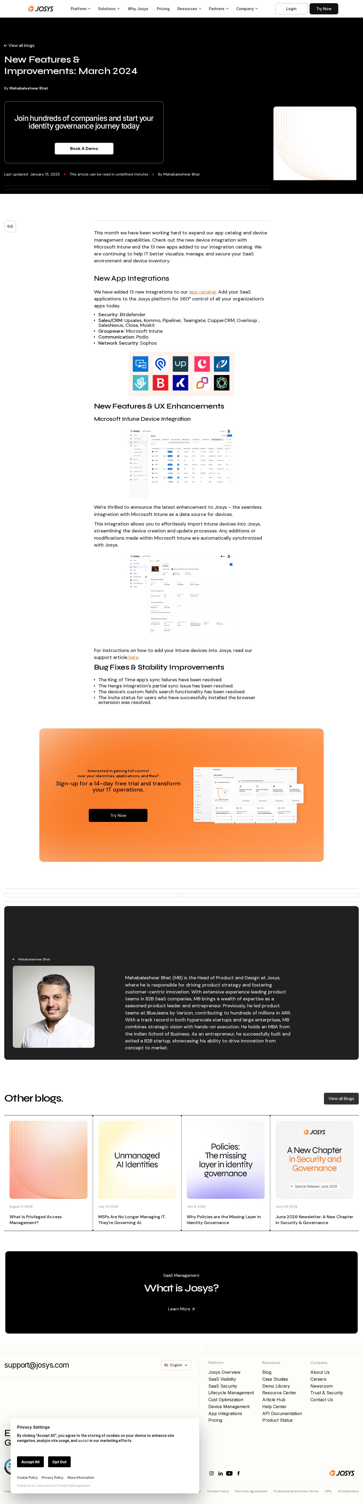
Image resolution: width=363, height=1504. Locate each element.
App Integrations (225, 1413)
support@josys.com (36, 1365)
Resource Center (279, 1392)
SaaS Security (222, 1386)
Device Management (229, 1406)
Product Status (277, 1420)
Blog (266, 1372)
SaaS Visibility (222, 1379)
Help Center (274, 1406)
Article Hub (273, 1399)
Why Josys (138, 8)
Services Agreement (251, 1491)
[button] (80, 8)
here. (133, 657)
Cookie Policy (218, 1491)
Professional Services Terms (296, 1491)
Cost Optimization (225, 1399)
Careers (318, 1379)
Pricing (163, 8)
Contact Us (321, 1399)
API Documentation (282, 1413)
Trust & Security (326, 1392)
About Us (320, 1372)
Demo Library (276, 1386)
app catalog (202, 292)
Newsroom (321, 1386)
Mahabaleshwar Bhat (29, 88)
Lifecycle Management (231, 1392)
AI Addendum (348, 1491)
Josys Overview (224, 1372)
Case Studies (275, 1379)
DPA (328, 1491)
